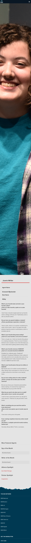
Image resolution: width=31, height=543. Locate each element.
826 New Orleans (5, 516)
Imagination (5, 479)
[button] (29, 1)
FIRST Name (3, 540)
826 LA (3, 505)
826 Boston (4, 502)
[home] (1, 1)
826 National (4, 498)
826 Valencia (4, 519)
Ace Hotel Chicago (7, 471)
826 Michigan (4, 509)
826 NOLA (4, 530)
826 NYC (3, 512)
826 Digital (4, 526)
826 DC (3, 523)
